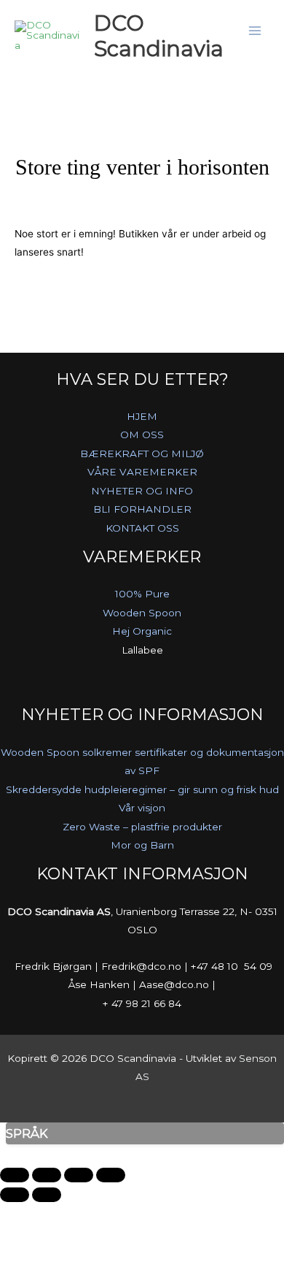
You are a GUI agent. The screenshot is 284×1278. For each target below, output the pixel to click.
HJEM (142, 416)
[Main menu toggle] (255, 31)
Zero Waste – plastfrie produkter (142, 827)
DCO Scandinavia (159, 35)
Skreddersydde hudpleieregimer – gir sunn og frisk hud (142, 789)
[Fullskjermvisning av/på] (46, 1175)
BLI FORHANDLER (142, 509)
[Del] (78, 1175)
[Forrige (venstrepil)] (14, 1194)
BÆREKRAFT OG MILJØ (142, 453)
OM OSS (142, 434)
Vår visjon (142, 808)
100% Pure (142, 594)
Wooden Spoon (142, 613)
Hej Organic (142, 631)
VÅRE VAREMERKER (142, 472)
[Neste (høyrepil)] (46, 1194)
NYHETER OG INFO (142, 491)
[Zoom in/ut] (14, 1175)
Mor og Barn (142, 845)
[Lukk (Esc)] (110, 1175)
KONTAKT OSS (142, 528)
